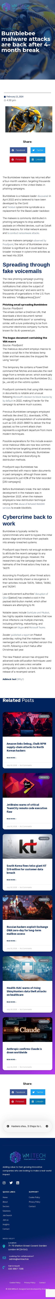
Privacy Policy (34, 1202)
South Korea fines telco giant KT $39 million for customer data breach (26, 869)
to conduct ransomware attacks (23, 233)
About (5, 1202)
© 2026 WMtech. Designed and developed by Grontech (27, 1289)
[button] (46, 6)
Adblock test (9, 679)
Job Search (7, 1215)
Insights (6, 1224)
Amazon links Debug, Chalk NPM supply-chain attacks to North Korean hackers (26, 747)
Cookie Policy (34, 1197)
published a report (20, 634)
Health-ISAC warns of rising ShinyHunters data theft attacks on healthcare (26, 991)
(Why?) (20, 679)
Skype (21, 627)
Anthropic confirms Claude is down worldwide (24, 1050)
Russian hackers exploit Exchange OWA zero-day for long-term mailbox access (27, 930)
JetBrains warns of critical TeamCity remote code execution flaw (27, 808)
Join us (6, 1220)
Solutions (7, 1211)
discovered (43, 196)
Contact (6, 1229)
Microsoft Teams (37, 627)
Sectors (6, 1206)
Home (5, 1197)
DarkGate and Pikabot (38, 612)
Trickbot (11, 207)
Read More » (11, 758)
